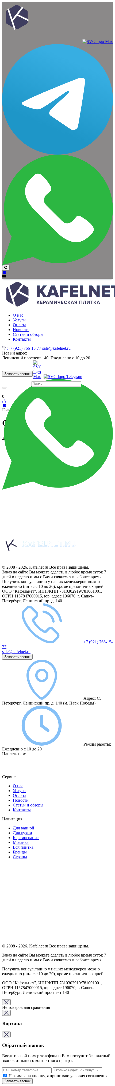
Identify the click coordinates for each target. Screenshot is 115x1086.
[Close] (6, 1002)
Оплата (19, 795)
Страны (20, 857)
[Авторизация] (4, 401)
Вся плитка (23, 847)
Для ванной (23, 828)
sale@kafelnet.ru (56, 348)
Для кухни (22, 833)
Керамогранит (26, 837)
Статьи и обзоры (28, 805)
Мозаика (21, 842)
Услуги (19, 790)
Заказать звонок (17, 374)
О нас (18, 786)
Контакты (22, 810)
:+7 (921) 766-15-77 (24, 348)
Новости (21, 800)
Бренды (20, 852)
